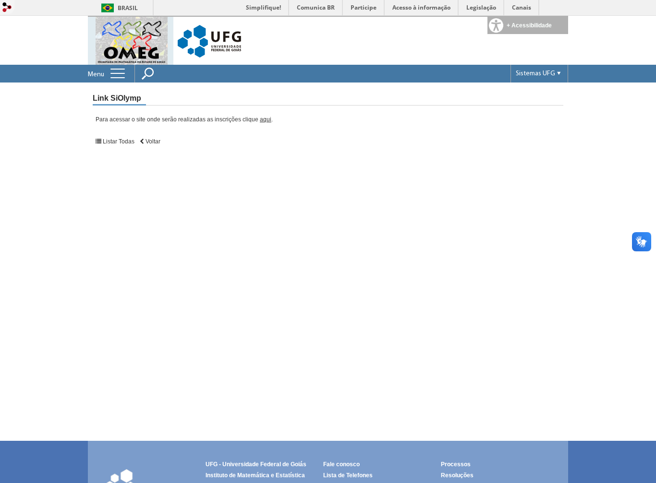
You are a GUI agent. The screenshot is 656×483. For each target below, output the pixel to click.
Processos (456, 464)
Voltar (152, 141)
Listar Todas (118, 141)
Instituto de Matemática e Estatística (255, 475)
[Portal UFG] (209, 40)
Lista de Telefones (348, 475)
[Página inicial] (132, 40)
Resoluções (457, 475)
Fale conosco (341, 464)
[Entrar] (7, 8)
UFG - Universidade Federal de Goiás (256, 464)
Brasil (128, 8)
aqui (265, 119)
